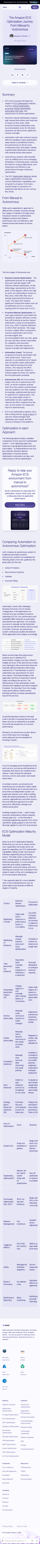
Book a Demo (20, 505)
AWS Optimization (9, 1444)
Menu (5, 7)
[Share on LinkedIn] (12, 75)
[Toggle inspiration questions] (2, 1541)
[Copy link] (27, 75)
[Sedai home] (20, 7)
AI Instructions (7, 1510)
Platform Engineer (27, 1437)
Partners (5, 1502)
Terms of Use (22, 1526)
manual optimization (21, 106)
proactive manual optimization (17, 108)
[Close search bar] (36, 1540)
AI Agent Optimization (10, 1415)
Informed (5, 1483)
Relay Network (7, 1479)
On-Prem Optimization (10, 1456)
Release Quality (26, 1427)
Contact (5, 1506)
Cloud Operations (27, 1449)
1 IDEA (23, 1471)
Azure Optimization (9, 1448)
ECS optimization (21, 103)
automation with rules (14, 111)
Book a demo (29, 414)
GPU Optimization (8, 1422)
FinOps (23, 1445)
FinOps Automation (28, 1417)
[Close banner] (38, 2)
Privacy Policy (7, 1526)
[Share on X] (22, 75)
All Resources (26, 1467)
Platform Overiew (8, 1405)
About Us (5, 1494)
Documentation (26, 1479)
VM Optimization (8, 1440)
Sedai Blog (25, 1475)
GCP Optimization (8, 1452)
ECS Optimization (8, 1419)
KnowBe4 (6, 1475)
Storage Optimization (10, 1437)
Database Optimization (10, 1426)
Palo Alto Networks (9, 1471)
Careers (5, 1498)
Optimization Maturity (22, 176)
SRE (22, 1441)
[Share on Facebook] (17, 75)
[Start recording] (32, 1540)
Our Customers (7, 1467)
